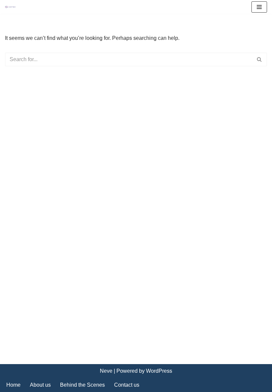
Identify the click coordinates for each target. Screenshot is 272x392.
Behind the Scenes (82, 385)
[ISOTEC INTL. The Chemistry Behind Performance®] (12, 7)
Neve (106, 371)
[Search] (259, 59)
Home (13, 385)
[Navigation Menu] (259, 7)
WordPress (159, 371)
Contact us (126, 385)
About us (40, 385)
